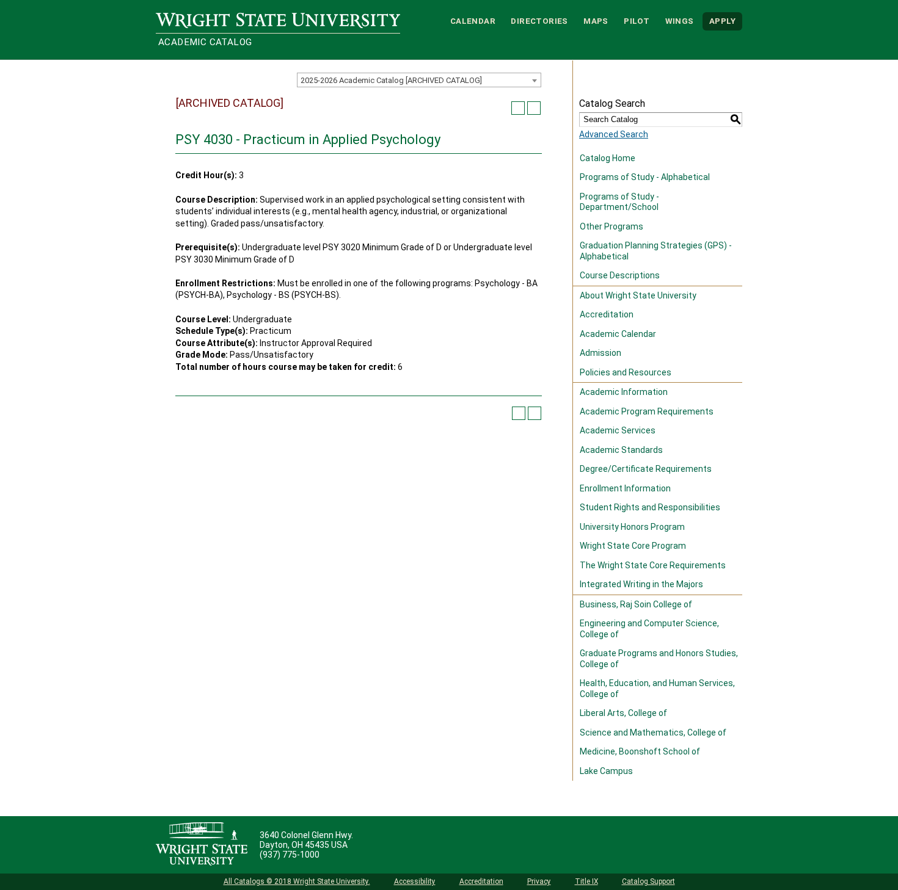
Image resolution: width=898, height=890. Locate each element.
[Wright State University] (201, 844)
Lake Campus (606, 771)
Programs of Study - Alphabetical (645, 177)
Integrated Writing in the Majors (641, 584)
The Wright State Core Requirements (653, 565)
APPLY (722, 21)
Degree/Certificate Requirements (646, 469)
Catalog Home (607, 158)
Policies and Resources (625, 372)
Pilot (636, 21)
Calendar (472, 21)
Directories (539, 21)
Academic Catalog (205, 42)
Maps (595, 21)
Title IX (586, 881)
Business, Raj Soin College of (636, 604)
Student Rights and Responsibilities (650, 507)
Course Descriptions (620, 275)
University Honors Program (632, 527)
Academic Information (624, 392)
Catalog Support (648, 881)
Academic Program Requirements (647, 411)
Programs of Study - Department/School (619, 202)
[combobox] (419, 80)
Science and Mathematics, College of (653, 732)
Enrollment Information (625, 488)
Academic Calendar (618, 334)
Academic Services (617, 430)
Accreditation (606, 314)
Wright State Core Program (633, 546)
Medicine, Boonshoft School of (640, 751)
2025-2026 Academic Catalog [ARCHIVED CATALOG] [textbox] (391, 80)
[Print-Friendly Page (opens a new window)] (518, 108)
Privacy (539, 881)
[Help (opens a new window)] (534, 108)
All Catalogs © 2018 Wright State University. (297, 881)
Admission (600, 353)
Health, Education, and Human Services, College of (657, 688)
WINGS (679, 21)
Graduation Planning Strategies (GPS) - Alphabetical (656, 251)
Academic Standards (621, 450)
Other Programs (611, 226)
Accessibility (415, 881)
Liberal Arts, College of (623, 713)
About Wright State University (638, 295)
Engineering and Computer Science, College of (649, 628)
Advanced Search (613, 134)
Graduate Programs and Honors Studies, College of (659, 658)
